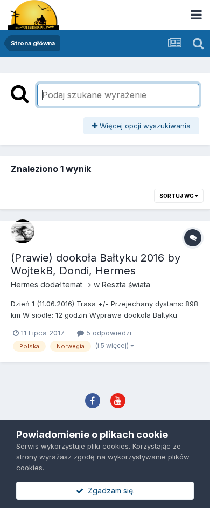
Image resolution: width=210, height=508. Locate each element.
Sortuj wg (177, 196)
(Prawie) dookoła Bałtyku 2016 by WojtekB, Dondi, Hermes (95, 264)
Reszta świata (126, 284)
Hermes (24, 284)
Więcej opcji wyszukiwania (144, 125)
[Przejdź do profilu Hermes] (22, 231)
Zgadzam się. (109, 490)
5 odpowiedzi (107, 332)
